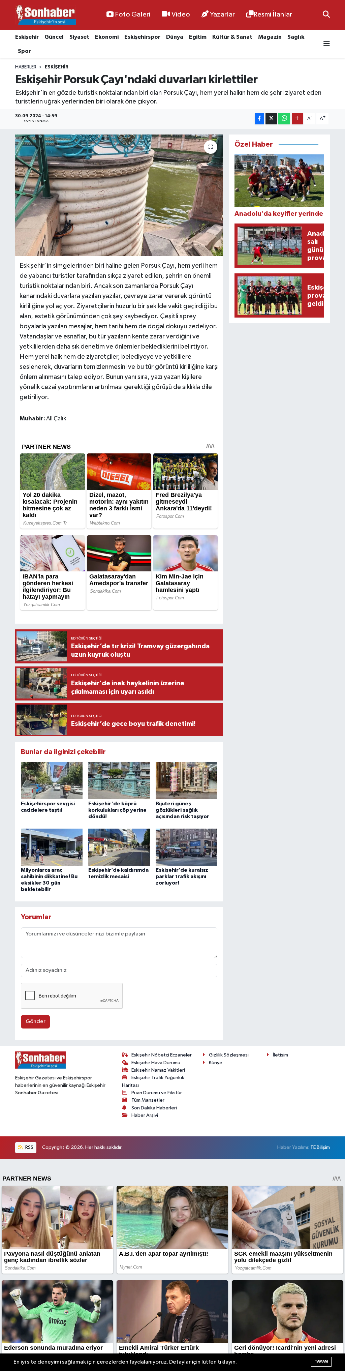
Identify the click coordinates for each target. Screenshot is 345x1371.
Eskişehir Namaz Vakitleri (158, 1070)
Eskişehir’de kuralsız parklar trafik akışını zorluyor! (182, 876)
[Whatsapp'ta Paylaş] (284, 118)
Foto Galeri (132, 14)
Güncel (54, 37)
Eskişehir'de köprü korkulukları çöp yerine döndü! (117, 810)
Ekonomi (107, 37)
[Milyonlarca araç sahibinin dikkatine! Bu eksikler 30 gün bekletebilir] (52, 847)
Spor (24, 51)
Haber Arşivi (144, 1115)
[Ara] (326, 15)
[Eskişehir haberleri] (45, 15)
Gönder (35, 1021)
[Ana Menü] (326, 44)
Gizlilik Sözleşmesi (229, 1054)
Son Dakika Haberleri (154, 1107)
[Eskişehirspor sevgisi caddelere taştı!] (52, 780)
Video (180, 14)
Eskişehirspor (142, 37)
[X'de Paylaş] (271, 118)
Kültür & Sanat (232, 37)
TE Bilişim (320, 1147)
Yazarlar (222, 14)
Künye (215, 1062)
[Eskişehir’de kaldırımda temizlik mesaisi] (119, 847)
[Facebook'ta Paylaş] (259, 118)
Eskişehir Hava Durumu (155, 1062)
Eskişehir (27, 37)
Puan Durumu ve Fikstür (156, 1092)
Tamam (321, 1361)
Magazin (270, 37)
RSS (28, 1147)
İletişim (280, 1054)
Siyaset (79, 37)
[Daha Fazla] (297, 118)
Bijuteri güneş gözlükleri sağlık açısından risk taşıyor (182, 810)
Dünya (174, 37)
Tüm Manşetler (147, 1100)
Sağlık (295, 37)
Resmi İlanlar (272, 14)
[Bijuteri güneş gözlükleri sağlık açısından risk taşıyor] (186, 780)
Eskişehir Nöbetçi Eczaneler (161, 1054)
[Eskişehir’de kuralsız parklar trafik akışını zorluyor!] (186, 847)
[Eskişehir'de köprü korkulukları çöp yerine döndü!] (119, 780)
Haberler (25, 67)
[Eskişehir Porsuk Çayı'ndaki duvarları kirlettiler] (119, 196)
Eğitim (198, 37)
